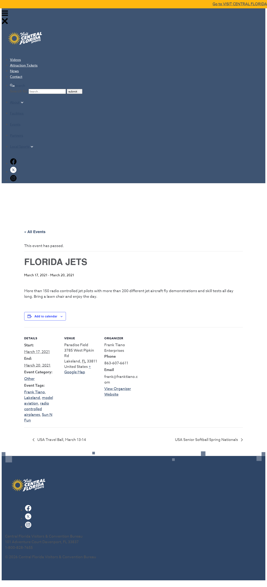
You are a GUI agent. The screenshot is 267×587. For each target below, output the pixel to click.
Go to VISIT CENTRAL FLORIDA (240, 4)
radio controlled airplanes (36, 409)
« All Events (34, 231)
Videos (15, 59)
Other (29, 379)
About (15, 102)
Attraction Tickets (24, 65)
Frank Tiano (34, 392)
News (14, 71)
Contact (16, 76)
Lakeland (32, 398)
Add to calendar (45, 316)
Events (15, 124)
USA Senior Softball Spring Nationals (207, 440)
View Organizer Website (117, 391)
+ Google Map (77, 369)
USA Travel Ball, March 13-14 (61, 440)
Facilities (17, 113)
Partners (16, 135)
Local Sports (19, 146)
